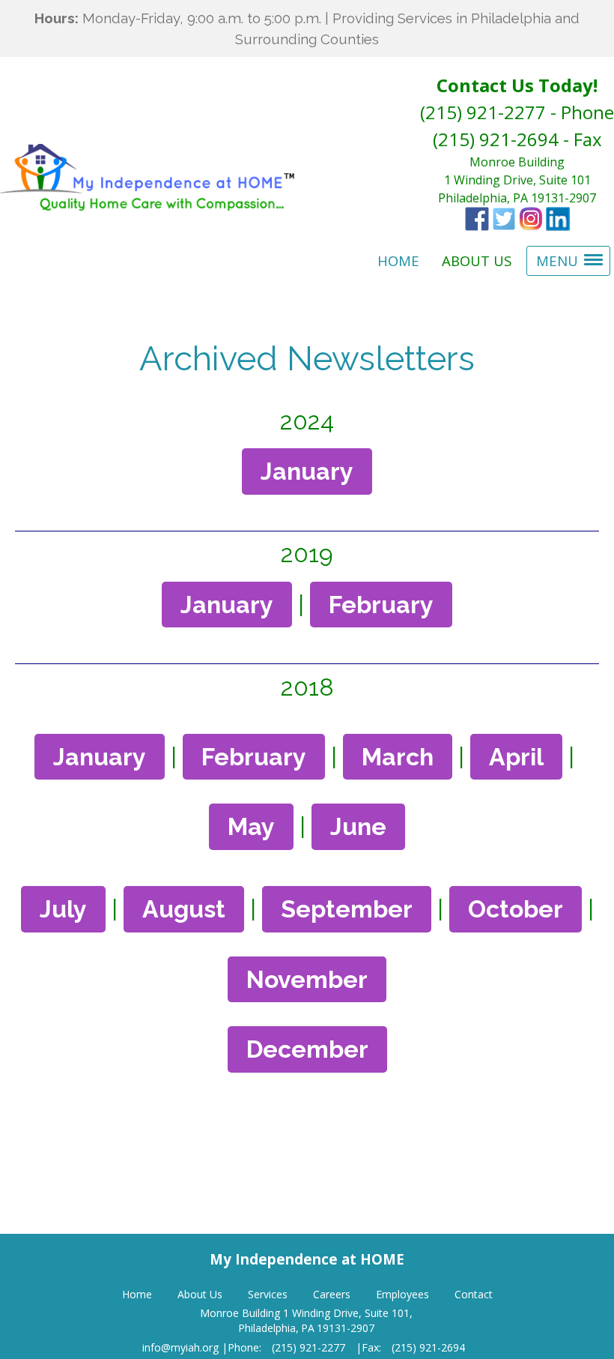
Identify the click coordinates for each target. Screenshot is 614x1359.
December (307, 1049)
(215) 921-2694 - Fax (517, 139)
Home (137, 1294)
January (307, 471)
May (251, 826)
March (398, 757)
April (516, 757)
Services (268, 1294)
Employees (402, 1294)
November (307, 979)
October (515, 909)
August (183, 909)
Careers (331, 1294)
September (347, 909)
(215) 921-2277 (308, 1347)
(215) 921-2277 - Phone (517, 112)
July (63, 909)
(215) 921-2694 (428, 1347)
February (381, 604)
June (358, 826)
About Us (199, 1294)
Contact (474, 1294)
